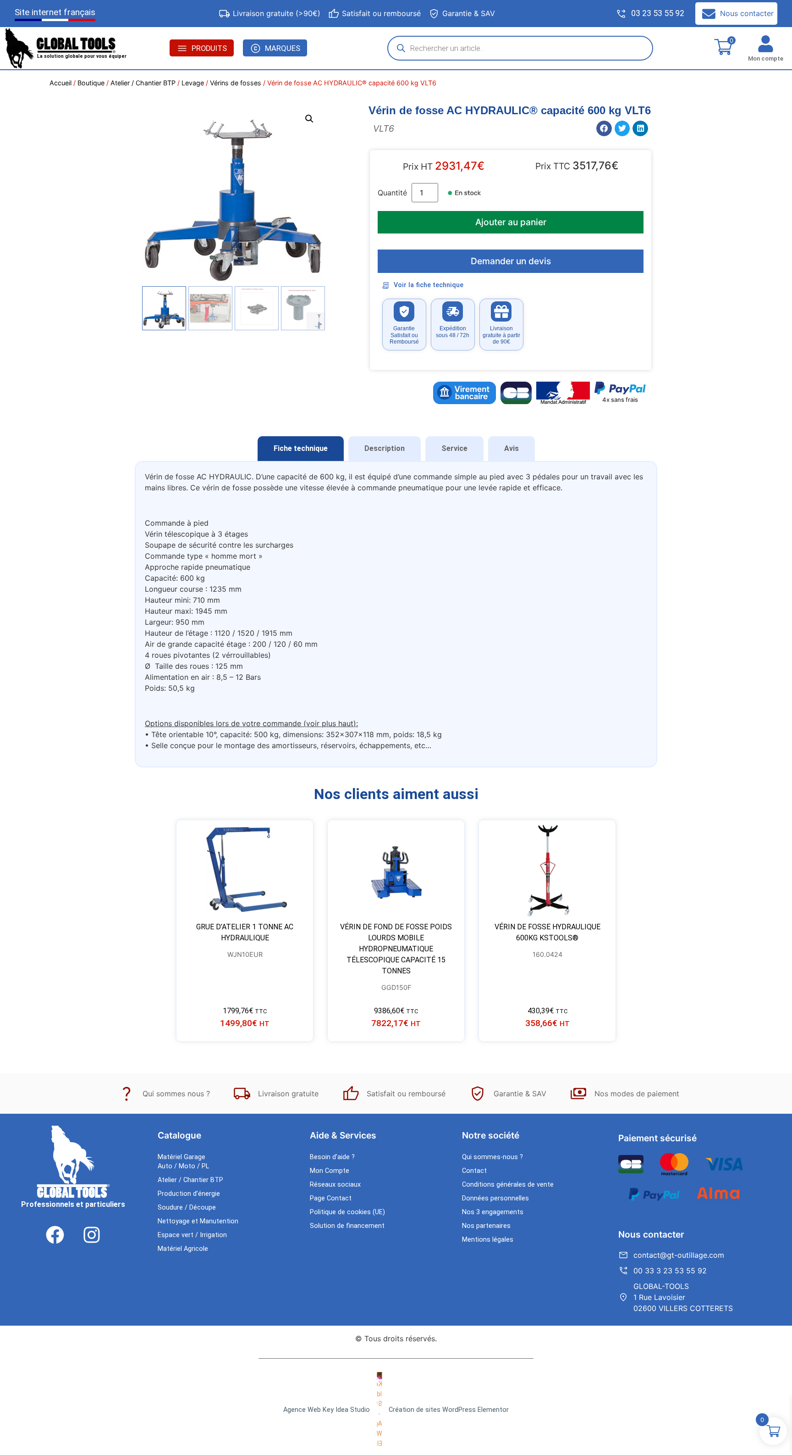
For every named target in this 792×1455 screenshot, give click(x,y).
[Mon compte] (765, 43)
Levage (193, 83)
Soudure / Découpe (187, 1207)
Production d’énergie (189, 1194)
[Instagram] (91, 1234)
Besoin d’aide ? (332, 1157)
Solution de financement (347, 1226)
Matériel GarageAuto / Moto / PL (183, 1161)
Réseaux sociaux (335, 1184)
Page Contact (331, 1198)
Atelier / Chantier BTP (143, 83)
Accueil (61, 83)
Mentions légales (487, 1240)
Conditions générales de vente (508, 1184)
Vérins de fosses (235, 83)
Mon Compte (329, 1171)
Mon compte (765, 58)
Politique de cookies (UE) (347, 1212)
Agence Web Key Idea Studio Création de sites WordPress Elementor (396, 1410)
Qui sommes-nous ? (492, 1157)
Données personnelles (495, 1198)
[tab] (301, 448)
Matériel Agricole (183, 1249)
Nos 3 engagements (492, 1212)
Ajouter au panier (510, 222)
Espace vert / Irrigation (192, 1235)
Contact (474, 1171)
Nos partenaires (486, 1226)
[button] (309, 119)
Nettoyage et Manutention (198, 1221)
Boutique (90, 83)
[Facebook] (55, 1234)
